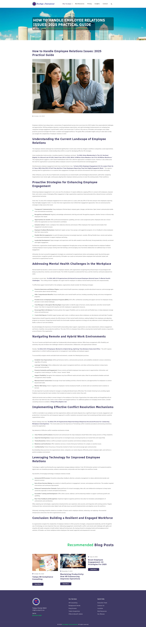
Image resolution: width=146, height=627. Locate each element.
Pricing (89, 3)
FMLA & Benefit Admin (76, 614)
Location (100, 608)
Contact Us (100, 605)
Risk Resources (79, 3)
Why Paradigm (67, 4)
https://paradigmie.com (59, 401)
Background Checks (74, 605)
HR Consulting (73, 602)
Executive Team (102, 602)
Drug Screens (73, 608)
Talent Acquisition (74, 611)
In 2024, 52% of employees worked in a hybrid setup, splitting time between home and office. (69, 349)
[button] (68, 4)
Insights (97, 3)
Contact (105, 3)
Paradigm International (70, 624)
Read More (38, 584)
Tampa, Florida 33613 (39, 608)
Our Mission (101, 614)
